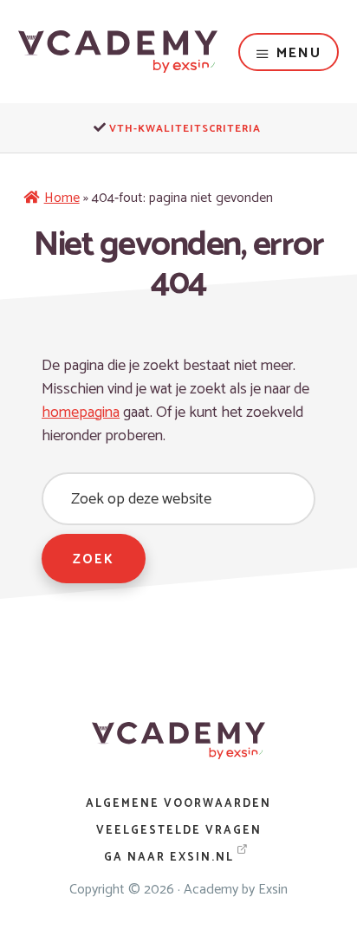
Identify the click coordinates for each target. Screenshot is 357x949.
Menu (298, 53)
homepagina (81, 413)
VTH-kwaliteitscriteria (185, 128)
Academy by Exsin (236, 889)
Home (62, 198)
